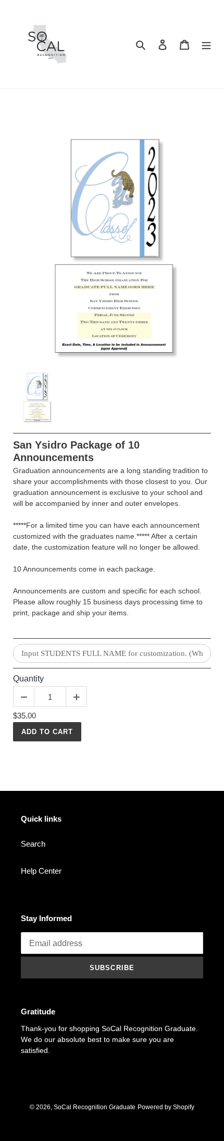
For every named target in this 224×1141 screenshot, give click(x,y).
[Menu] (206, 44)
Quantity (28, 678)
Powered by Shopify (166, 1107)
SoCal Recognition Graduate (94, 1107)
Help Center (41, 870)
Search (33, 843)
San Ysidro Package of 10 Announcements (76, 451)
